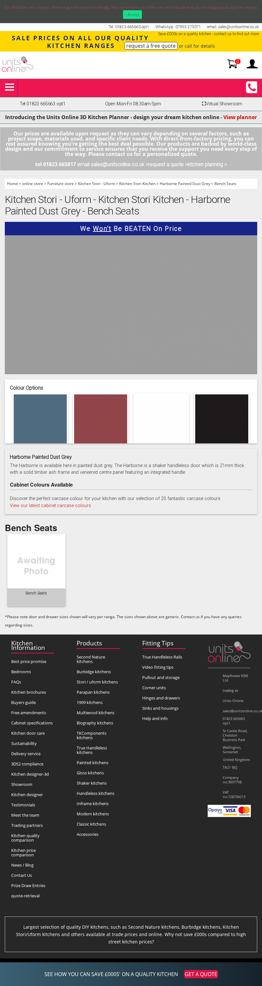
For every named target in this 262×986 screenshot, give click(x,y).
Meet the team (25, 815)
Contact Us (21, 875)
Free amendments (28, 712)
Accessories (87, 834)
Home (12, 183)
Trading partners (27, 825)
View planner (240, 117)
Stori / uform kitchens (97, 682)
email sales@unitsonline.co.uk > (112, 164)
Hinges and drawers (161, 698)
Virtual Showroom (222, 104)
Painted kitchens (92, 762)
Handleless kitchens (95, 793)
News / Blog (22, 865)
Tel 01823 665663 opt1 (43, 104)
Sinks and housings (160, 708)
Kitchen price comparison (23, 852)
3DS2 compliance (27, 764)
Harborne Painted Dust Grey (185, 183)
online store (32, 183)
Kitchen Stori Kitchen (137, 183)
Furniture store (60, 183)
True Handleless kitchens (92, 750)
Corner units (154, 688)
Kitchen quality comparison (25, 838)
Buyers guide (23, 702)
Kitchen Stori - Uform (96, 183)
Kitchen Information (28, 645)
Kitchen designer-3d (30, 774)
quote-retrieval (25, 896)
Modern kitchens (93, 814)
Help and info (155, 718)
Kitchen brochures (28, 692)
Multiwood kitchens (95, 712)
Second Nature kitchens (91, 659)
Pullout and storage (161, 677)
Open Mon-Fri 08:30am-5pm (133, 104)
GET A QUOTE (201, 974)
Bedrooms (21, 672)
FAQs (16, 682)
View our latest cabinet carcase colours (50, 505)
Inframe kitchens (93, 803)
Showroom (21, 784)
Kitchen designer (27, 794)
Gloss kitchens (90, 773)
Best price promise (28, 661)
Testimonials (23, 805)
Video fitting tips (157, 667)
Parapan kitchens (93, 692)
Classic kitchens (91, 824)
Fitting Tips (157, 643)
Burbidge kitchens (94, 672)
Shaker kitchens (92, 783)
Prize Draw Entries (28, 885)
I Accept (132, 14)
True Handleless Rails (162, 657)
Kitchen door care (28, 733)
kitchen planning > (207, 164)
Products (89, 643)
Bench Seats (225, 183)
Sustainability (24, 743)
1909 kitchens (90, 702)
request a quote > (168, 164)
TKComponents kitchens (91, 735)
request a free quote (151, 45)
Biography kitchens (95, 723)
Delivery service (26, 753)
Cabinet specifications (32, 723)
